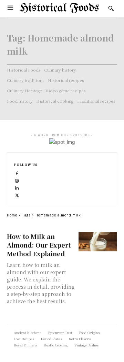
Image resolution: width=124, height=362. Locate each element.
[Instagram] (17, 180)
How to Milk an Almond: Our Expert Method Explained (39, 245)
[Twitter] (17, 194)
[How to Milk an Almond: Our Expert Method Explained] (98, 241)
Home (12, 214)
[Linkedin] (17, 187)
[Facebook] (17, 173)
